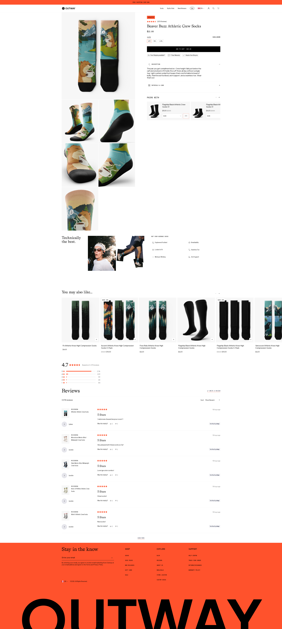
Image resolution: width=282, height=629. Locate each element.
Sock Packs (129, 560)
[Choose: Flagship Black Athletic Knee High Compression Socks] (212, 339)
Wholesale (160, 570)
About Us (160, 565)
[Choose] (135, 339)
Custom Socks (161, 579)
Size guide (216, 37)
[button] (81, 371)
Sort (202, 400)
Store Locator (162, 575)
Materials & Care (158, 85)
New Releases (129, 565)
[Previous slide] (216, 97)
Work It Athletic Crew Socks (79, 514)
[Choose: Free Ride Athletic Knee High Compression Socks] (173, 339)
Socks (127, 555)
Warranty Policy (194, 570)
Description (156, 64)
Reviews (159, 560)
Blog (158, 555)
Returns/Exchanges (195, 565)
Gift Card (128, 570)
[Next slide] (219, 97)
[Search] (213, 8)
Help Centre (193, 555)
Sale (126, 575)
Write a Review (214, 391)
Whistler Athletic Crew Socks (80, 412)
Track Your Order (195, 560)
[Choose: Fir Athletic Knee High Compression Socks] (96, 339)
